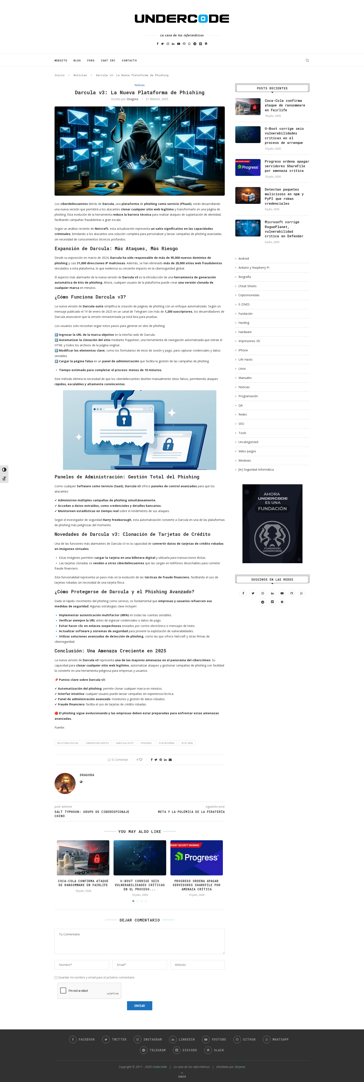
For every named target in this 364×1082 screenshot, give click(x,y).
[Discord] (200, 44)
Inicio (59, 75)
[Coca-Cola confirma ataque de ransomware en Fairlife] (248, 106)
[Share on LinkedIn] (165, 760)
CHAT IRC (108, 60)
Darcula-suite (125, 743)
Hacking (243, 323)
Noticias (80, 75)
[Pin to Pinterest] (160, 760)
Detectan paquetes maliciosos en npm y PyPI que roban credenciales (284, 196)
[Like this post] (143, 760)
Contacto (129, 60)
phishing (146, 743)
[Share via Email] (170, 760)
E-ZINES (244, 304)
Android (243, 258)
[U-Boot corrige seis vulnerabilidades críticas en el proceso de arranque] (248, 134)
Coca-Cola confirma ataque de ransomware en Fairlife (83, 883)
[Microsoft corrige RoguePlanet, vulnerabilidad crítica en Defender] (248, 228)
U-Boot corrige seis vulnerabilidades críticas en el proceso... (140, 885)
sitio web (187, 743)
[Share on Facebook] (152, 760)
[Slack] (206, 44)
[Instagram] (168, 44)
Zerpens (240, 1067)
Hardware (245, 332)
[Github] (184, 44)
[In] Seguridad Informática (256, 469)
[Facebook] (157, 44)
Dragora (132, 99)
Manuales (245, 378)
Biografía (244, 277)
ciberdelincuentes (97, 743)
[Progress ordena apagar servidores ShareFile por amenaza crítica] (248, 167)
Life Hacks (245, 359)
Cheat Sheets (247, 286)
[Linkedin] (173, 44)
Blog (77, 60)
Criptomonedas (249, 295)
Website (61, 60)
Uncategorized (248, 442)
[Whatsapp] (189, 44)
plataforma (166, 743)
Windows (244, 460)
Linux (242, 368)
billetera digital (68, 743)
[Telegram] (194, 44)
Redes (242, 414)
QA (240, 405)
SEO (241, 424)
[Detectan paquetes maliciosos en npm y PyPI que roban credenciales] (248, 195)
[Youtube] (178, 44)
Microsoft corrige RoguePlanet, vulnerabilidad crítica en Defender (284, 229)
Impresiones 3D (249, 341)
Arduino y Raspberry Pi (253, 268)
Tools (242, 433)
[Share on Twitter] (156, 760)
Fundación (245, 314)
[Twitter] (162, 44)
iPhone (243, 350)
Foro (91, 60)
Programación (248, 396)
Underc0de (160, 1067)
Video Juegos (247, 451)
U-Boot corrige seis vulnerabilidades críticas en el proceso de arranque (284, 135)
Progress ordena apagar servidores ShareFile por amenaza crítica (197, 885)
